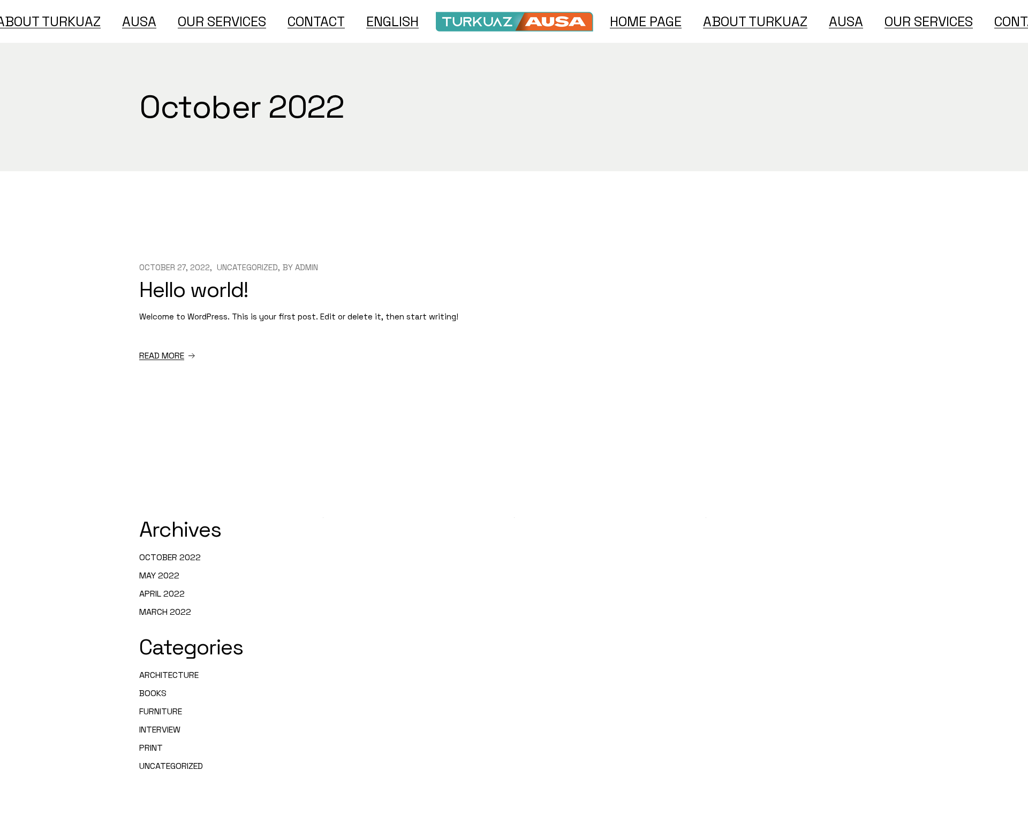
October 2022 (170, 557)
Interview (159, 729)
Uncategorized (247, 267)
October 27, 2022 (174, 267)
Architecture (169, 675)
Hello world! (193, 289)
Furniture (160, 711)
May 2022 (159, 575)
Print (151, 747)
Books (153, 693)
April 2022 (162, 593)
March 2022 (165, 611)
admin (306, 267)
